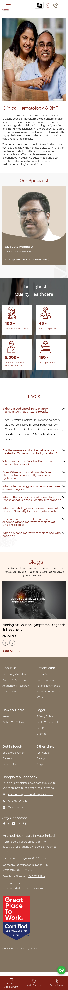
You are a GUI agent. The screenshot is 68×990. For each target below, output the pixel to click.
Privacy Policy (44, 716)
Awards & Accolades (14, 680)
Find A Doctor (44, 674)
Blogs (39, 764)
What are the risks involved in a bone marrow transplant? (27, 463)
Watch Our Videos (13, 722)
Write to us (15, 807)
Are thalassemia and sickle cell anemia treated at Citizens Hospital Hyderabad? (29, 452)
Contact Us (9, 764)
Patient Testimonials (48, 685)
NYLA (39, 697)
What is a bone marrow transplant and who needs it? (31, 534)
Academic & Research (15, 685)
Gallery (40, 758)
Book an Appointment (11, 985)
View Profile (40, 259)
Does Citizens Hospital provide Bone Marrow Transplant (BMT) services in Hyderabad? (26, 475)
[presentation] (5, 643)
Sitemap (41, 733)
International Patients (49, 691)
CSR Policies (43, 728)
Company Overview (14, 674)
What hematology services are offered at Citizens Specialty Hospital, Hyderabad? (30, 509)
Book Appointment (16, 259)
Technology (43, 752)
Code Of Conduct (47, 722)
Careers (7, 758)
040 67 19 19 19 (17, 800)
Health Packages (46, 680)
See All (8, 651)
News (5, 716)
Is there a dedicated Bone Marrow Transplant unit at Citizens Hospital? (26, 410)
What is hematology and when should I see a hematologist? (31, 488)
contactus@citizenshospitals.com (30, 794)
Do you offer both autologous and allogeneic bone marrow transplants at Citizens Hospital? (28, 522)
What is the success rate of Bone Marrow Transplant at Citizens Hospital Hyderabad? (31, 498)
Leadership (9, 691)
